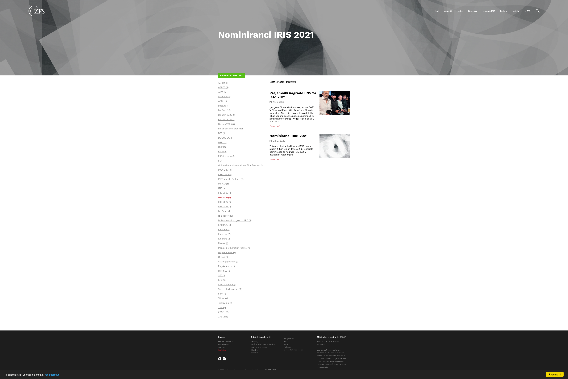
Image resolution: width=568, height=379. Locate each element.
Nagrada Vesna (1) (227, 252)
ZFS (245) (223, 316)
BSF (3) (221, 133)
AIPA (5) (222, 92)
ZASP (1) (222, 307)
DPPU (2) (222, 142)
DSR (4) (222, 147)
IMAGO (343, 337)
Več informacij (52, 374)
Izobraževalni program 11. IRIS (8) (234, 220)
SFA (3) (221, 275)
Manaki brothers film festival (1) (234, 247)
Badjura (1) (223, 105)
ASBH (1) (222, 101)
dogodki (448, 11)
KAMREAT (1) (224, 225)
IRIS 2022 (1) (224, 202)
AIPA (286, 344)
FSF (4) (221, 160)
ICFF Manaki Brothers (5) (230, 179)
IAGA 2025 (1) (225, 174)
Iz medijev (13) (225, 215)
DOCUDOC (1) (225, 137)
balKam (503, 11)
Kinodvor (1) (224, 229)
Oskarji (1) (223, 257)
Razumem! (555, 374)
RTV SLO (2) (224, 270)
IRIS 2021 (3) (224, 197)
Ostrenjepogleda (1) (228, 261)
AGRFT (287, 341)
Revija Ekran (289, 338)
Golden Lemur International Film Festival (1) (240, 165)
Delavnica (472, 11)
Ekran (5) (222, 151)
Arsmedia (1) (224, 96)
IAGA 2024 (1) (225, 169)
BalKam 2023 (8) (226, 114)
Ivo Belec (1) (224, 211)
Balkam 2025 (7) (226, 124)
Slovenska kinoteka (259, 347)
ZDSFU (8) (223, 312)
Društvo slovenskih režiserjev (263, 344)
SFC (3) (222, 280)
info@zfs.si (222, 350)
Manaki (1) (223, 243)
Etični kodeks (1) (226, 156)
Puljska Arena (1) (226, 266)
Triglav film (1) (225, 302)
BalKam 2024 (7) (226, 119)
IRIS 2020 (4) (224, 192)
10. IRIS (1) (223, 82)
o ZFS (527, 11)
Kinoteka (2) (224, 234)
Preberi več (275, 126)
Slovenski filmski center (293, 350)
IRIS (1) (221, 188)
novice (460, 11)
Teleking (254, 341)
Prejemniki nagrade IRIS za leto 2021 (293, 95)
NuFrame (287, 347)
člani (437, 11)
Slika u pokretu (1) (227, 284)
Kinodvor (254, 350)
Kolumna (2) (224, 238)
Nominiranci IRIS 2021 (289, 136)
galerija (516, 11)
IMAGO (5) (223, 183)
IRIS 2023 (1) (224, 206)
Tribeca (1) (223, 298)
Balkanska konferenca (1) (230, 128)
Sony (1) (222, 293)
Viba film (254, 353)
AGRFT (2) (223, 87)
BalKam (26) (224, 110)
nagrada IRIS (489, 11)
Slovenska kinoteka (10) (230, 289)
